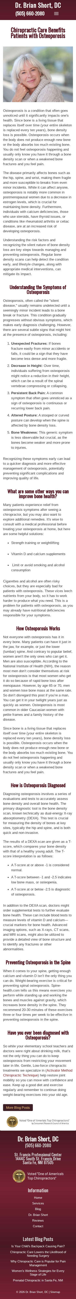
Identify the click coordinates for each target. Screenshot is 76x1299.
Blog (38, 1209)
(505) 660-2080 (30, 13)
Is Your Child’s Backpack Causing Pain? (38, 1246)
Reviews (38, 1220)
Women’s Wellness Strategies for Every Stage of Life (38, 1272)
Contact (38, 1226)
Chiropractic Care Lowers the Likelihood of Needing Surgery (38, 1253)
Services (38, 1203)
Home (38, 1197)
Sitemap (55, 1292)
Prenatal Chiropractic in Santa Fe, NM (38, 1280)
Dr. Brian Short (38, 1215)
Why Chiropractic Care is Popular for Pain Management (38, 1263)
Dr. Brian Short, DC (38, 5)
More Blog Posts (18, 1107)
